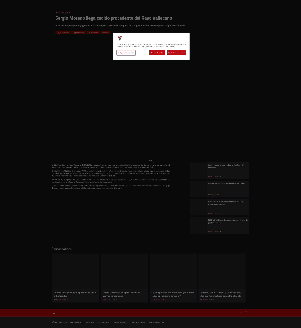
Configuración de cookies (126, 53)
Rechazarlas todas (157, 53)
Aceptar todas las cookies (176, 53)
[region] (151, 46)
